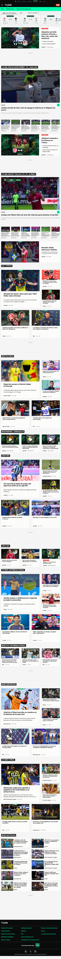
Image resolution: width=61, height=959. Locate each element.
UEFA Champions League (10, 799)
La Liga (44, 590)
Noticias (24, 1)
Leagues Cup (36, 830)
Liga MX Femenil (47, 476)
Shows (19, 1)
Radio (40, 1)
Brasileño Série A (47, 780)
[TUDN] (8, 5)
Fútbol (44, 306)
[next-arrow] (59, 19)
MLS (34, 336)
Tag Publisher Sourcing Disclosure (30, 939)
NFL (34, 426)
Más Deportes (7, 723)
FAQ (22, 934)
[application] (30, 86)
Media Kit (23, 931)
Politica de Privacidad (6, 928)
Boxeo (44, 704)
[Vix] (58, 5)
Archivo (43, 931)
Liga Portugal (7, 395)
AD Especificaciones (26, 928)
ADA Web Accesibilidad (7, 936)
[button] (30, 86)
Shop (45, 1)
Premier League (47, 800)
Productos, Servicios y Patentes (49, 928)
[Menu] (2, 5)
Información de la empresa (8, 934)
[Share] (58, 105)
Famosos (30, 1)
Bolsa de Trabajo (5, 939)
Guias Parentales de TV (27, 936)
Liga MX (6, 305)
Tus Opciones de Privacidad (48, 934)
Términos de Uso (5, 931)
